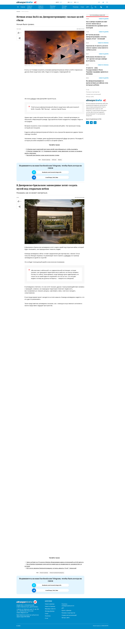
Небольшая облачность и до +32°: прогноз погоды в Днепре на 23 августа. (96, 59)
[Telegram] (103, 2)
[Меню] (17, 6)
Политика (75, 7)
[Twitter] (107, 2)
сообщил (33, 99)
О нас (92, 7)
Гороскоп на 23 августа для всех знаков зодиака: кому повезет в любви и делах (97, 48)
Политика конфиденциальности (68, 604)
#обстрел (54, 159)
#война (60, 159)
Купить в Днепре (66, 610)
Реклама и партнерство (92, 92)
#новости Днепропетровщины (57, 572)
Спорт (82, 7)
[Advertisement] (54, 85)
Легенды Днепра (64, 7)
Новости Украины (40, 7)
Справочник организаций (93, 94)
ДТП (87, 7)
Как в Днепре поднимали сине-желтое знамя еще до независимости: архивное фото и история (97, 25)
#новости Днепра (46, 159)
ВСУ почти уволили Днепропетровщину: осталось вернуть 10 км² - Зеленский (51, 568)
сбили (65, 138)
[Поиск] (95, 6)
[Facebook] (99, 2)
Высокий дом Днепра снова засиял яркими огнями (42, 155)
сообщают (67, 255)
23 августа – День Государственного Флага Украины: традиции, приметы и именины (97, 71)
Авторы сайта (90, 96)
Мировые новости (52, 7)
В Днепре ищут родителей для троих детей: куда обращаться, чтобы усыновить (52, 149)
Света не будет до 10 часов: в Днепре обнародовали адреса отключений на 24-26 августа (54, 562)
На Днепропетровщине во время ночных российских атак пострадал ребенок (97, 83)
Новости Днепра (29, 7)
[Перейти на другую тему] (101, 6)
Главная (23, 7)
